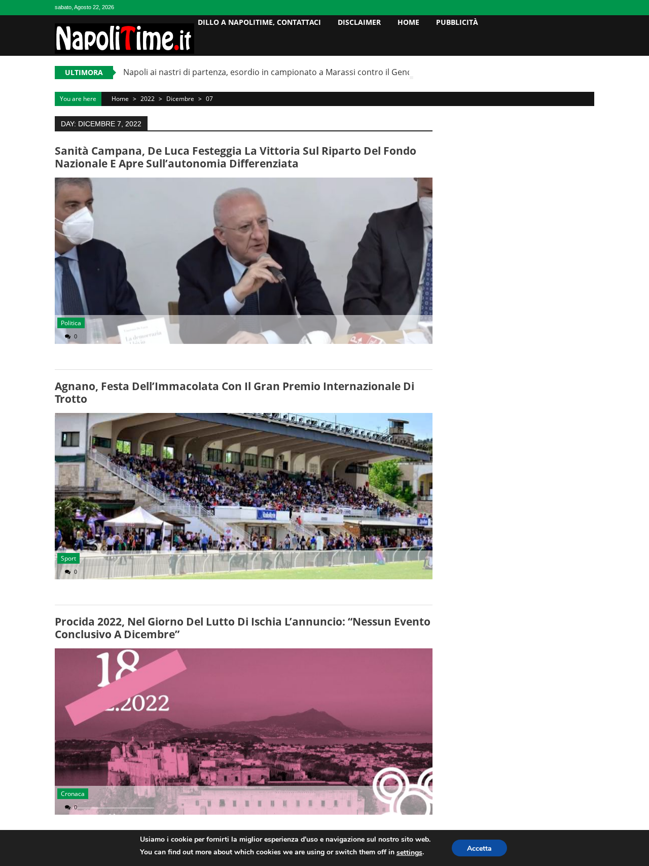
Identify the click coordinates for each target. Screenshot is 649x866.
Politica (71, 323)
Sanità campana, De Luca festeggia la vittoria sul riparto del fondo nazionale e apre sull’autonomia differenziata (235, 157)
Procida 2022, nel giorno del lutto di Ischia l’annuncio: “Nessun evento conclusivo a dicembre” (242, 627)
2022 (147, 98)
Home (408, 22)
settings (409, 852)
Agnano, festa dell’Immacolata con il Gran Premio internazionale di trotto (234, 392)
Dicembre (180, 98)
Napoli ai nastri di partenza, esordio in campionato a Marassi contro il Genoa (270, 72)
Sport (68, 558)
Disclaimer (359, 22)
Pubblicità (457, 22)
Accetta (479, 848)
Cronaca (73, 793)
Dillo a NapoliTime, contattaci (259, 22)
